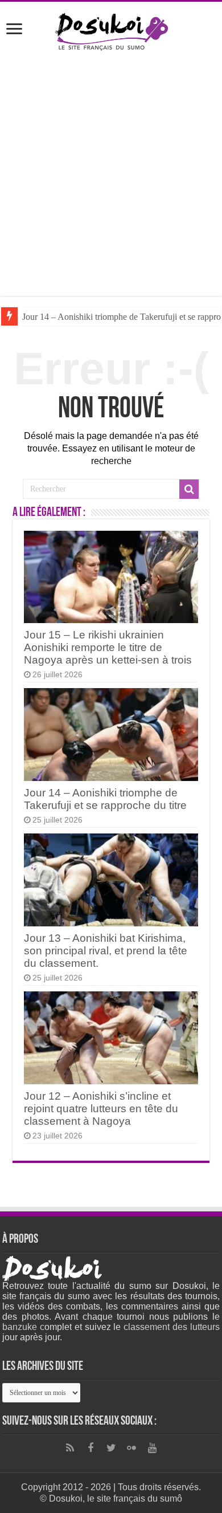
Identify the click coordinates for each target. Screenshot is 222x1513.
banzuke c (23, 1327)
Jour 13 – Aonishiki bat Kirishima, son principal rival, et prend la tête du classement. (105, 950)
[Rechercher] (189, 489)
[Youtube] (152, 1448)
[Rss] (70, 1448)
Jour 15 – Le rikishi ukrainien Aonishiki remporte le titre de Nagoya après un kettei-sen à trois (108, 647)
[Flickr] (131, 1448)
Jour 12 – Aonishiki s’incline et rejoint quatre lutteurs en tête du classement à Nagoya (101, 1108)
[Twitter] (111, 1448)
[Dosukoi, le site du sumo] (111, 29)
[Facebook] (90, 1448)
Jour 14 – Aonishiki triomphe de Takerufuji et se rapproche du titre (105, 799)
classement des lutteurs (172, 1327)
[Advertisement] (111, 173)
